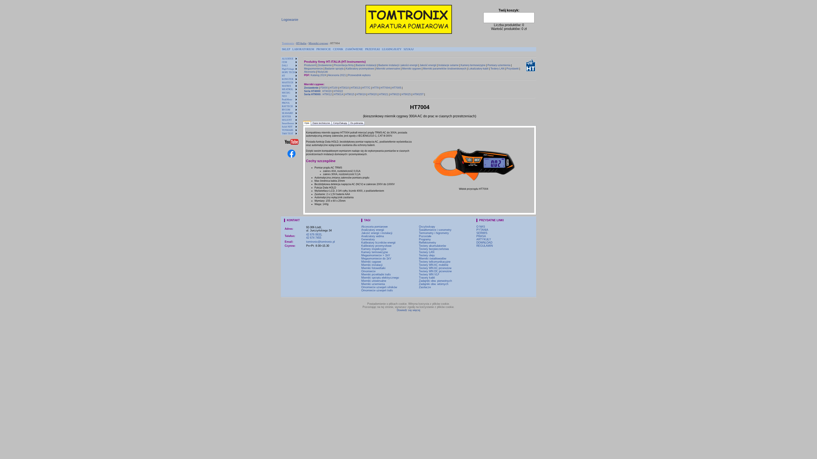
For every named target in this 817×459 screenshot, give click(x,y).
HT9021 (383, 94)
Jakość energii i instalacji (376, 233)
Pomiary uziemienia (498, 65)
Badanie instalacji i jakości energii (398, 65)
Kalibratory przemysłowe (360, 68)
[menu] (289, 96)
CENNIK (338, 49)
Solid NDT (287, 126)
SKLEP (286, 49)
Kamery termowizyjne (473, 65)
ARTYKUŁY (483, 239)
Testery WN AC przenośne (435, 268)
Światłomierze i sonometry (435, 229)
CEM (284, 62)
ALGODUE (287, 58)
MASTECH (287, 82)
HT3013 (355, 87)
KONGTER (287, 79)
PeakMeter (287, 99)
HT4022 (338, 91)
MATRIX (286, 86)
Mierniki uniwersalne (388, 68)
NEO (284, 96)
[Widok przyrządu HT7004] (473, 183)
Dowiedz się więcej (408, 310)
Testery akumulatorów (432, 245)
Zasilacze (425, 287)
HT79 (375, 87)
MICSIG (286, 92)
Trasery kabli (427, 277)
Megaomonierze (313, 68)
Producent (310, 65)
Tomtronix (288, 43)
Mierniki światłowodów (432, 258)
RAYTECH (287, 106)
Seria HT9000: (312, 94)
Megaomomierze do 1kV (376, 258)
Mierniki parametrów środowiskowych (444, 68)
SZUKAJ (409, 49)
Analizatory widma (372, 236)
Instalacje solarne (448, 65)
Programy (425, 239)
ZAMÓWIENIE (354, 49)
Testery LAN (497, 68)
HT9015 (349, 94)
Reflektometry (427, 242)
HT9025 (406, 94)
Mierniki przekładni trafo (376, 274)
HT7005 (396, 87)
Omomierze (368, 271)
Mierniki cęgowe (318, 43)
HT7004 (385, 87)
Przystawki (512, 68)
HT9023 (395, 94)
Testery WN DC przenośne (435, 271)
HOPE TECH (288, 72)
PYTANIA (482, 229)
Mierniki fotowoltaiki (373, 268)
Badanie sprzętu (334, 68)
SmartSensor (288, 123)
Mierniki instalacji (372, 264)
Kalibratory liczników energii (378, 242)
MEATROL (287, 89)
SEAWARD (287, 113)
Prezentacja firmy (344, 65)
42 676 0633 (313, 234)
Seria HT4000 (312, 91)
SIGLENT (287, 120)
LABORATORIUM (303, 49)
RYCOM (286, 109)
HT (283, 75)
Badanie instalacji (366, 65)
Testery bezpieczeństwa (434, 249)
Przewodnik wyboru (359, 75)
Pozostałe (425, 236)
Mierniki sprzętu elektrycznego (380, 277)
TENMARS (287, 130)
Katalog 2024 (318, 75)
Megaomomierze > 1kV (375, 255)
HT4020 (327, 91)
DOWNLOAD (484, 242)
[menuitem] (286, 49)
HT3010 (344, 87)
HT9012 (327, 94)
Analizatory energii (372, 229)
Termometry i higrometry (434, 233)
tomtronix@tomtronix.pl (320, 241)
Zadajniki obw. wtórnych (433, 284)
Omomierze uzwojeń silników (379, 287)
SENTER (286, 116)
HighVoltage (288, 69)
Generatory (368, 239)
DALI (285, 65)
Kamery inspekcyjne (373, 249)
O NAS (480, 226)
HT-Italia (301, 43)
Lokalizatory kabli (478, 68)
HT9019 (361, 94)
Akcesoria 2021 (337, 75)
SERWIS (481, 233)
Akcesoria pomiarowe (374, 226)
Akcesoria (310, 71)
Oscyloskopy (427, 226)
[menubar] (348, 49)
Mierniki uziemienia (373, 284)
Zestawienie (325, 65)
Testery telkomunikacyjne (434, 261)
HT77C (366, 87)
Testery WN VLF (429, 274)
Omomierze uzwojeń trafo (377, 290)
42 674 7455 (313, 237)
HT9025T (418, 94)
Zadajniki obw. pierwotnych (435, 280)
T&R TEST (287, 133)
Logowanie (289, 19)
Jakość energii (428, 65)
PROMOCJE (323, 49)
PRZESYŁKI (372, 49)
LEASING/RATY (391, 49)
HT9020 (372, 94)
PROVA (286, 103)
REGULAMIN (484, 245)
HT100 (334, 87)
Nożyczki (322, 71)
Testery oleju (427, 255)
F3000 (324, 87)
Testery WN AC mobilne (433, 264)
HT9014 (338, 94)
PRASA (481, 236)
